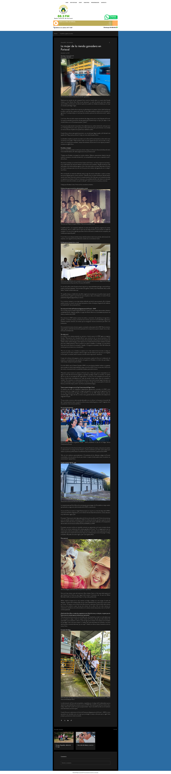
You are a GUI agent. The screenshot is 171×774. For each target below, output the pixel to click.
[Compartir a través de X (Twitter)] (64, 720)
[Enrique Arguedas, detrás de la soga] (63, 737)
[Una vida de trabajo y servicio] (85, 737)
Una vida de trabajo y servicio (85, 745)
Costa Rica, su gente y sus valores (66, 33)
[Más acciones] (109, 42)
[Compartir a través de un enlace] (71, 720)
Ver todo (115, 729)
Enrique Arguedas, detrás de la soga (63, 745)
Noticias (55, 33)
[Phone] (54, 27)
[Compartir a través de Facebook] (61, 720)
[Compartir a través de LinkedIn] (68, 720)
